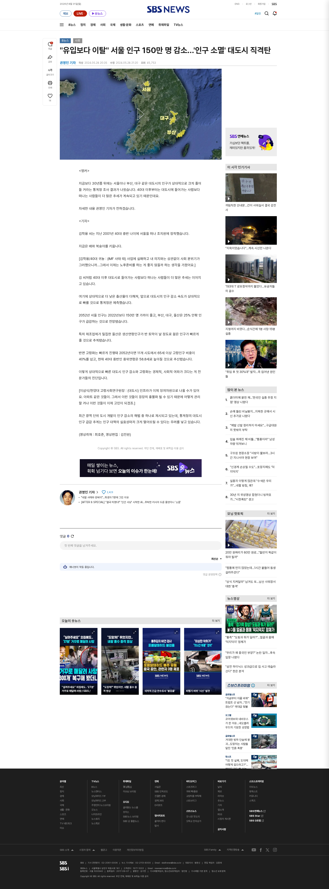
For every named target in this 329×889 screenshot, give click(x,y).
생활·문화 (125, 25)
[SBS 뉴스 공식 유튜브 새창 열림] (254, 850)
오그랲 (228, 715)
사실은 (158, 786)
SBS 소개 (67, 850)
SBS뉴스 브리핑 (130, 816)
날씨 (220, 786)
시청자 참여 (87, 850)
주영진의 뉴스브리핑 (101, 805)
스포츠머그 (191, 786)
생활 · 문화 (65, 809)
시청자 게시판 (224, 818)
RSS (220, 814)
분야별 (63, 780)
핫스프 (228, 756)
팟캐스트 (253, 791)
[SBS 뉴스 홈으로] (168, 9)
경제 (93, 25)
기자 (220, 805)
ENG (237, 4)
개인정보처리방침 (135, 849)
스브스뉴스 (191, 810)
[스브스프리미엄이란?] (254, 685)
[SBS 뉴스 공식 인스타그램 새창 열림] (275, 850)
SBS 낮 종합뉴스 (131, 821)
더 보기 (215, 619)
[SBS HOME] (274, 4)
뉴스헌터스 (96, 791)
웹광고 (104, 849)
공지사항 (222, 829)
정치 (83, 25)
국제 (112, 25)
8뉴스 (72, 25)
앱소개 (221, 809)
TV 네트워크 (66, 823)
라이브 (221, 796)
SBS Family (212, 850)
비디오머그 (191, 780)
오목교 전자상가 (193, 821)
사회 (102, 25)
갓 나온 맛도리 (193, 816)
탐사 (157, 825)
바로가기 (222, 780)
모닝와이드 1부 (98, 796)
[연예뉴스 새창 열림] (251, 142)
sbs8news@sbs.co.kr (171, 863)
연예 (151, 25)
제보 (220, 791)
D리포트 (158, 805)
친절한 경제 (160, 796)
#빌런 (258, 13)
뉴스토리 (95, 818)
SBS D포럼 (255, 820)
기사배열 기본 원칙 (199, 871)
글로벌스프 (230, 694)
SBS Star (254, 815)
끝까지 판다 (160, 821)
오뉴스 (94, 809)
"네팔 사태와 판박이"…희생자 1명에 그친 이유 (105, 497)
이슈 (62, 828)
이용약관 (117, 849)
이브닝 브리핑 (129, 791)
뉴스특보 (95, 823)
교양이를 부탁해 (193, 796)
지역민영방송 (235, 850)
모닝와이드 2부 (98, 800)
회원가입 (261, 4)
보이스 (126, 812)
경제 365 (159, 800)
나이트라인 (96, 814)
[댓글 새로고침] (72, 536)
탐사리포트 (160, 814)
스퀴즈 (252, 800)
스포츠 (140, 25)
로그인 (249, 4)
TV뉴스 (178, 25)
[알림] (275, 13)
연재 (157, 780)
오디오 (126, 801)
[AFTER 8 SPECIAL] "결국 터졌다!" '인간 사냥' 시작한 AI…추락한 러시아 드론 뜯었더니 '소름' (131, 502)
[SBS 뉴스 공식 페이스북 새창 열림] (261, 850)
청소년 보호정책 (218, 871)
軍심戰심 (127, 786)
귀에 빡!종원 (192, 791)
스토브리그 (191, 800)
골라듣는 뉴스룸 (130, 807)
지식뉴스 (253, 786)
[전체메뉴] (61, 24)
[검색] (267, 13)
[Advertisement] (141, 596)
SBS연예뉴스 (256, 811)
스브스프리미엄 (256, 780)
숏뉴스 (221, 800)
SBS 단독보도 (161, 791)
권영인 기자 (87, 492)
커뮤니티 (253, 796)
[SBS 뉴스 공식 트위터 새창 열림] (267, 849)
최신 (62, 786)
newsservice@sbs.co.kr (165, 868)
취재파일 (163, 25)
